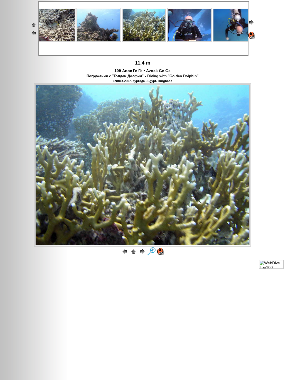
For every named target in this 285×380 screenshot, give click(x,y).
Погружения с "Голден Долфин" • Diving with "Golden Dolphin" (142, 76)
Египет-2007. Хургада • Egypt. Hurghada (142, 81)
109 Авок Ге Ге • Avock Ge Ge (142, 70)
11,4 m (142, 63)
